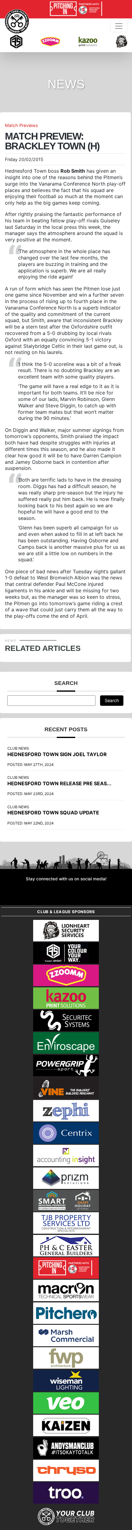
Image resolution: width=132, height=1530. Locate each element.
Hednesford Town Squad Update (53, 812)
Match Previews (21, 125)
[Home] (17, 21)
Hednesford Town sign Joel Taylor (57, 754)
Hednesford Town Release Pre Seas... (59, 783)
